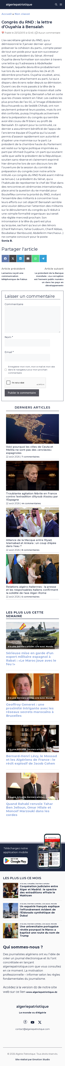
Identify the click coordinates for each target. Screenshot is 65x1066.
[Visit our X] (39, 1022)
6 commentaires (30, 596)
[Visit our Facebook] (25, 1022)
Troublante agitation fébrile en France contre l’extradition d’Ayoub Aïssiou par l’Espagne (32, 496)
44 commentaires (31, 503)
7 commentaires (30, 456)
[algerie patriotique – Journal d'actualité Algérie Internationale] (19, 4)
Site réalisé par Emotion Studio (32, 1059)
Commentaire (14, 304)
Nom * (9, 337)
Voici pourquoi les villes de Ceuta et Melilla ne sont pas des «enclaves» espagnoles (29, 449)
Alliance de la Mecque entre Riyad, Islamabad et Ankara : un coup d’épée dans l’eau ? (31, 543)
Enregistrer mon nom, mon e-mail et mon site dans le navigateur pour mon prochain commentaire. (31, 369)
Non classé (22, 13)
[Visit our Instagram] (32, 1022)
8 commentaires (30, 550)
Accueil (7, 13)
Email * (9, 352)
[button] (56, 4)
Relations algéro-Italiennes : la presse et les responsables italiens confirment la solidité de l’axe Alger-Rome (32, 589)
